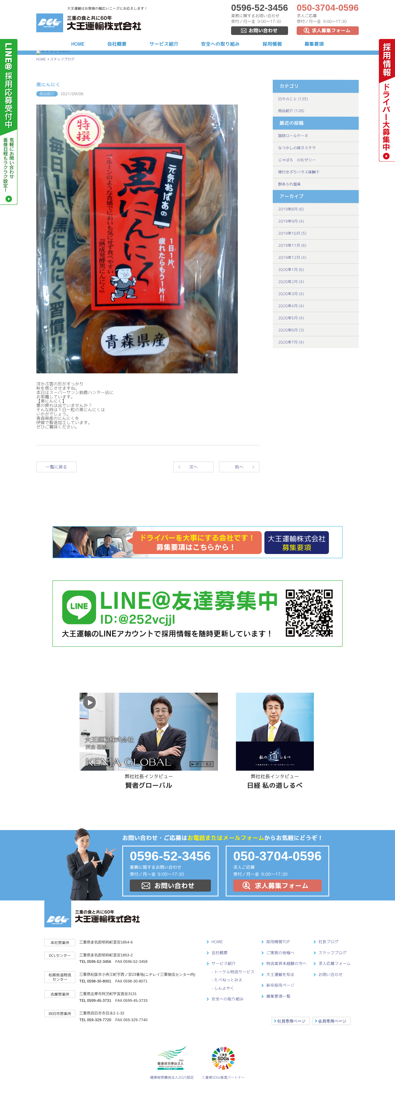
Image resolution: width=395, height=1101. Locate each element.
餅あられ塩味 (289, 184)
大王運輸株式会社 (104, 23)
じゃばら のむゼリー (297, 159)
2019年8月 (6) (291, 209)
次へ (193, 467)
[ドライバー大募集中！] (387, 160)
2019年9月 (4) (291, 221)
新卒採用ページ (280, 985)
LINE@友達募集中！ (197, 613)
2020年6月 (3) (291, 330)
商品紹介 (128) (291, 110)
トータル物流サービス (234, 972)
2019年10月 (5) (292, 233)
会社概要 (117, 44)
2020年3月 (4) (291, 293)
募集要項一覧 (278, 996)
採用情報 (272, 44)
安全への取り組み (220, 44)
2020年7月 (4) (291, 342)
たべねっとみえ (228, 980)
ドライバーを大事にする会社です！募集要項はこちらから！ (197, 542)
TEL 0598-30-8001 (95, 981)
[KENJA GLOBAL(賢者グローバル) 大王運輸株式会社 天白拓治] (148, 732)
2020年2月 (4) (291, 281)
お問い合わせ (263, 30)
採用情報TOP (278, 942)
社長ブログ (328, 942)
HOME (78, 44)
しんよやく (224, 988)
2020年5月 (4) (291, 317)
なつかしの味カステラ (297, 147)
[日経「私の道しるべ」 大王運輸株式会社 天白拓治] (275, 732)
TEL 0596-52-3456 (95, 961)
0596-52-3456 (259, 7)
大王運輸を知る (280, 974)
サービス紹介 (163, 44)
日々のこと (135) (293, 98)
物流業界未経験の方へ (286, 963)
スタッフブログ (62, 59)
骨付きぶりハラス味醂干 (298, 171)
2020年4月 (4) (291, 305)
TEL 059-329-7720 (95, 1020)
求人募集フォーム (331, 30)
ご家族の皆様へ (280, 953)
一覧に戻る (56, 467)
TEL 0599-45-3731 (95, 1000)
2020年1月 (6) (291, 269)
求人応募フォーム (334, 963)
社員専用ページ (291, 1021)
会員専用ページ (332, 1021)
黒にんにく (48, 84)
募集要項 (314, 44)
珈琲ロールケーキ (293, 135)
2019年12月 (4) (292, 257)
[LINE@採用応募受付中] (8, 203)
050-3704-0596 (328, 7)
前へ (239, 467)
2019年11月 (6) (292, 245)
